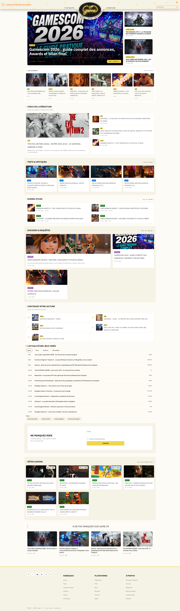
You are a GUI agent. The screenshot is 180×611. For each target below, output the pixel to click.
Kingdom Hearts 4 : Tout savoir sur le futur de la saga (53, 386)
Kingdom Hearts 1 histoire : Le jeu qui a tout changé (52, 391)
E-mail (89, 431)
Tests (37, 350)
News (29, 350)
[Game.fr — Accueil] (90, 9)
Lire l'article (114, 61)
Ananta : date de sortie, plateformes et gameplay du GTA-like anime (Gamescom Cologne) (66, 365)
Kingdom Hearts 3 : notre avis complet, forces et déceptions (56, 412)
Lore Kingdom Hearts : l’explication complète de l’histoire (55, 396)
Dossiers (45, 350)
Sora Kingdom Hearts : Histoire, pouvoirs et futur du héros (55, 406)
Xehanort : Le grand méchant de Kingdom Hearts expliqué (55, 401)
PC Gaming (66, 598)
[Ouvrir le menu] (3, 4)
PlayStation (98, 580)
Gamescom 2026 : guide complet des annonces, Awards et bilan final (72, 51)
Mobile (96, 598)
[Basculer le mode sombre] (176, 2)
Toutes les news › (32, 419)
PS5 (96, 584)
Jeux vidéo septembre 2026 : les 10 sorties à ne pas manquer (56, 354)
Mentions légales (131, 591)
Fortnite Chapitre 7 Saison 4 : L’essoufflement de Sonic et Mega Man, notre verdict (63, 360)
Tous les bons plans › (74, 419)
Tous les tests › (46, 419)
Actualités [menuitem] (70, 8)
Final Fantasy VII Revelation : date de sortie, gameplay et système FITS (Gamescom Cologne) (67, 380)
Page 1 (28, 416)
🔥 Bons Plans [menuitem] (111, 8)
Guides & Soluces (68, 587)
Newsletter (129, 587)
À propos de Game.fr (132, 580)
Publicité (128, 598)
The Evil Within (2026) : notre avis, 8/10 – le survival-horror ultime (57, 370)
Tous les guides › (59, 419)
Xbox (96, 587)
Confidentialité (130, 595)
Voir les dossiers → (147, 230)
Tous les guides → (148, 199)
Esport (65, 595)
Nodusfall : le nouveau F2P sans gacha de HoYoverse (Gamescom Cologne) (61, 375)
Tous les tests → (148, 162)
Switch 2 (97, 595)
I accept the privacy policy (97, 439)
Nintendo (97, 591)
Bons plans (56, 350)
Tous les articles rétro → (145, 462)
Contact (128, 584)
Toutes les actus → (149, 70)
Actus (65, 580)
